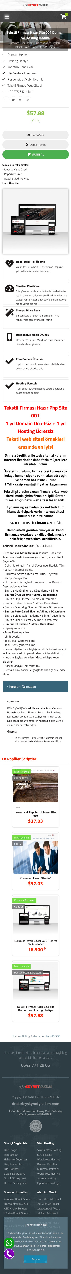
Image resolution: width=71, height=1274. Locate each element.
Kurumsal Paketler (48, 1169)
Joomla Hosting (46, 1178)
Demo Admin (37, 144)
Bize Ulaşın (10, 1150)
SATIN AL (37, 154)
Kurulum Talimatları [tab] (22, 686)
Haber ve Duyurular (15, 1159)
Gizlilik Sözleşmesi (15, 1178)
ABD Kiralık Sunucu (15, 1208)
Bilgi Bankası (11, 1169)
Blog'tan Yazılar (13, 1164)
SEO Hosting (44, 1154)
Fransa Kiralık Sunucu (16, 1203)
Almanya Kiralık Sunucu (18, 1199)
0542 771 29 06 (35, 1065)
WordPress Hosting (48, 1173)
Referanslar (11, 1154)
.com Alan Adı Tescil (49, 1199)
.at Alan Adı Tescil (47, 1213)
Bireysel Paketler (47, 1164)
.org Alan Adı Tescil (48, 1208)
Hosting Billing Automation (28, 1036)
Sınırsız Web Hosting (49, 1150)
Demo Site (37, 135)
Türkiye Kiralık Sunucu (17, 1213)
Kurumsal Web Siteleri (47, 43)
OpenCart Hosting (48, 1183)
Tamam (35, 1259)
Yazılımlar (27, 43)
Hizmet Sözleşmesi (15, 1183)
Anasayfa (14, 43)
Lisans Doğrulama (14, 1173)
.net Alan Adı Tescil (48, 1203)
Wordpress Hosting (48, 1159)
